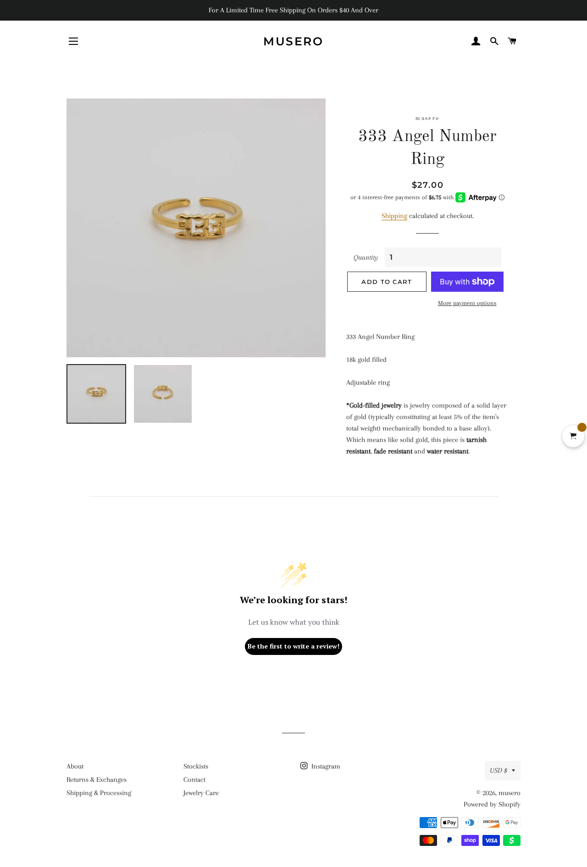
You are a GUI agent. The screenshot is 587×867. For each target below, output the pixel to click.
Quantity (366, 257)
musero (293, 41)
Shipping (394, 216)
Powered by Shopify (492, 804)
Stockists (195, 766)
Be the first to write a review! (293, 646)
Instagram (325, 766)
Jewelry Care (201, 793)
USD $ (498, 770)
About (74, 766)
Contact (194, 779)
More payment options (467, 303)
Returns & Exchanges (96, 779)
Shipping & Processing (98, 793)
